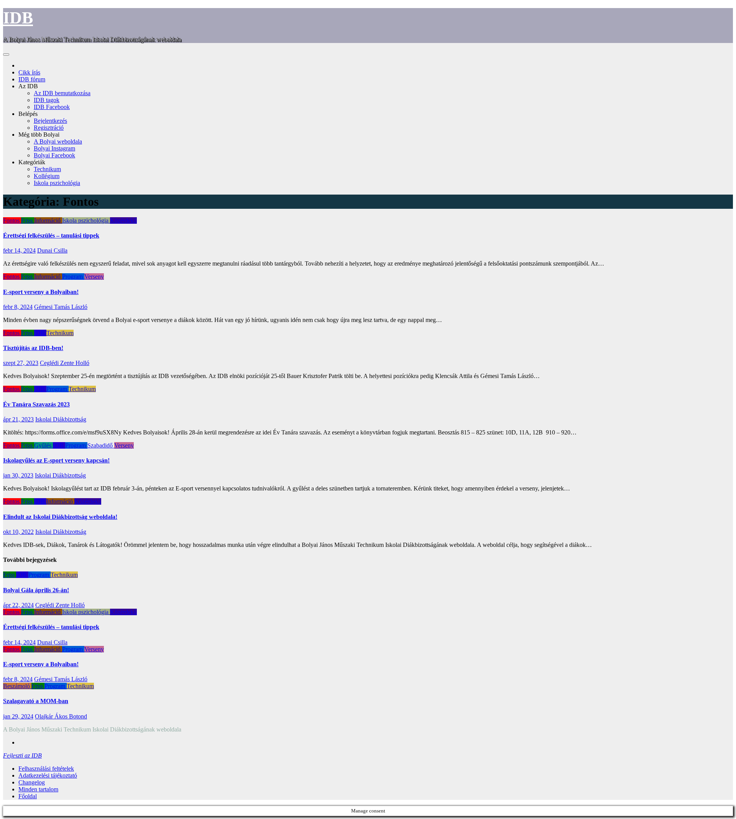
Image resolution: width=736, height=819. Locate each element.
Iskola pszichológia (57, 183)
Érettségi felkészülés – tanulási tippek (51, 235)
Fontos (12, 220)
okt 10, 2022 (18, 531)
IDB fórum (31, 79)
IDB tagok (46, 100)
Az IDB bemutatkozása (62, 93)
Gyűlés (43, 445)
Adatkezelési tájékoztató (47, 775)
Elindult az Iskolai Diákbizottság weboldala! (60, 517)
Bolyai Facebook (54, 155)
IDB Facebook (52, 107)
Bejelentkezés (50, 120)
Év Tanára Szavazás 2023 (36, 404)
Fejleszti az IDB (22, 755)
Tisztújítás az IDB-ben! (33, 348)
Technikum (47, 169)
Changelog (31, 782)
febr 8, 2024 (18, 307)
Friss (27, 220)
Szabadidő (100, 445)
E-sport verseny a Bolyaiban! (41, 292)
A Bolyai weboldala (58, 141)
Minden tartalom (38, 789)
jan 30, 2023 (18, 475)
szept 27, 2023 (20, 363)
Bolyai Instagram (54, 148)
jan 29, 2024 (18, 716)
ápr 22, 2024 (18, 605)
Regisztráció (49, 127)
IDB (18, 17)
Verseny (94, 276)
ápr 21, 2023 (18, 419)
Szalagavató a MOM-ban (35, 701)
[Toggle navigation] (6, 54)
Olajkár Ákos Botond (61, 716)
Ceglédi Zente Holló (64, 363)
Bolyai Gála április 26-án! (36, 590)
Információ (48, 220)
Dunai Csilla (52, 250)
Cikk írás (29, 72)
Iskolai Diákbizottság (60, 419)
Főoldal (27, 796)
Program (73, 276)
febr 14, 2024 (19, 250)
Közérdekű (123, 220)
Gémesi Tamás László (60, 307)
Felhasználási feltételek (46, 768)
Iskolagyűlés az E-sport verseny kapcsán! (56, 460)
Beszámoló (17, 686)
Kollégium (46, 176)
